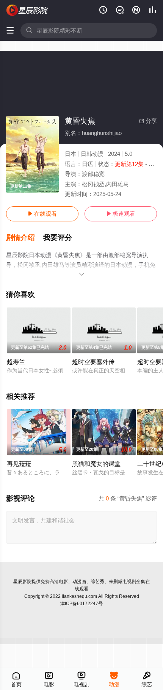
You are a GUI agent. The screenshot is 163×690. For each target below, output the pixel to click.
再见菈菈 (19, 463)
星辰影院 (22, 581)
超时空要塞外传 (93, 361)
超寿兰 (16, 361)
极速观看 (120, 213)
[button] (24, 238)
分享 (148, 121)
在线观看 (42, 213)
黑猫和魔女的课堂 (96, 463)
